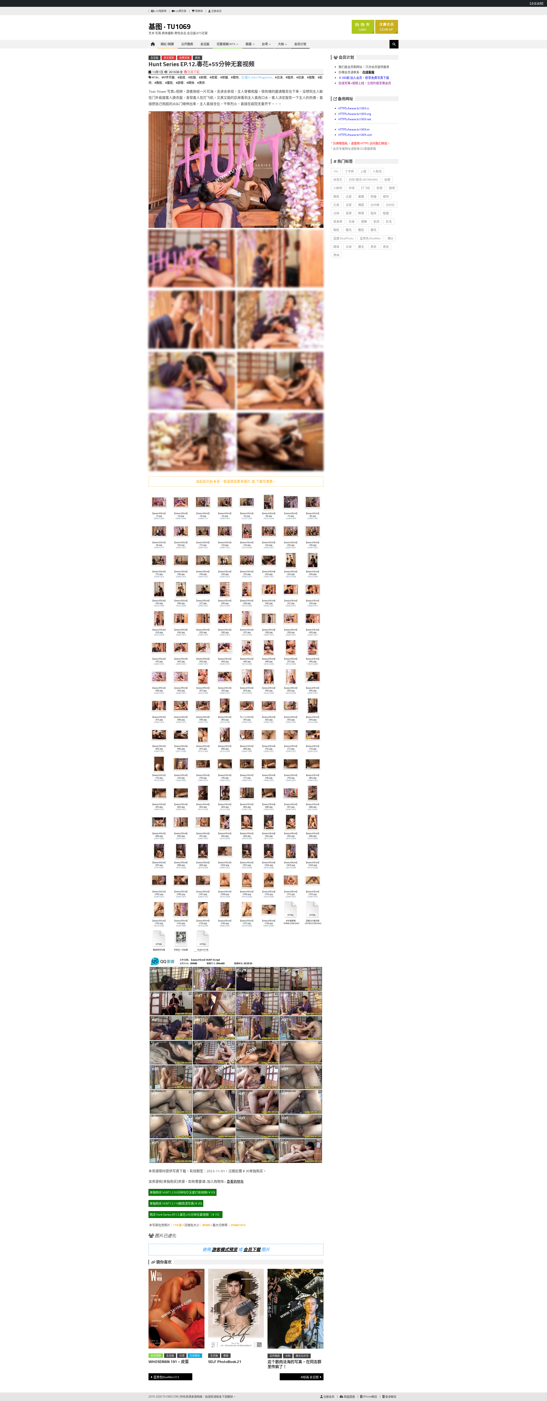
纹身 (352, 221)
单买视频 (169, 58)
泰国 (248, 44)
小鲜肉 (337, 188)
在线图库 (195, 1356)
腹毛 (349, 229)
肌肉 (376, 221)
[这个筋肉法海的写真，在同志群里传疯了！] (295, 1309)
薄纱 (390, 238)
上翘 (363, 171)
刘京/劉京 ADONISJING (363, 179)
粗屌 (373, 213)
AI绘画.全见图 (310, 1377)
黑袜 (336, 255)
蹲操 (336, 246)
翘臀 (364, 221)
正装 (336, 204)
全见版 (204, 44)
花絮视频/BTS (226, 44)
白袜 (336, 213)
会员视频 (156, 1356)
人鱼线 (377, 171)
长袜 (349, 246)
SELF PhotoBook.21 (224, 1361)
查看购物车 (235, 1181)
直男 (349, 213)
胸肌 (336, 229)
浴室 (349, 204)
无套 (349, 196)
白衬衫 (390, 204)
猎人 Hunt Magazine (258, 77)
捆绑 (392, 188)
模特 (386, 196)
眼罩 (361, 213)
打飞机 (365, 188)
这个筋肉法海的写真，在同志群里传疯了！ (294, 1364)
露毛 (361, 246)
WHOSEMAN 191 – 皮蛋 (169, 1361)
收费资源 (184, 58)
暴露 (361, 196)
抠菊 (379, 188)
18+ (335, 171)
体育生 (337, 179)
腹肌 (361, 229)
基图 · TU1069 (170, 26)
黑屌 (373, 246)
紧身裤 (337, 221)
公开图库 (187, 44)
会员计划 (300, 44)
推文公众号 (302, 1356)
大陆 (281, 44)
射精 (387, 179)
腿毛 (373, 229)
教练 (336, 196)
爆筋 (361, 204)
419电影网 (160, 11)
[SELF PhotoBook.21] (236, 1309)
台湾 (265, 44)
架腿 (373, 196)
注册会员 (216, 11)
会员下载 (251, 1249)
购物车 (199, 11)
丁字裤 (349, 171)
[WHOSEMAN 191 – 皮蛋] (176, 1309)
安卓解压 (390, 1396)
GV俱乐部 (180, 11)
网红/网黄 (167, 44)
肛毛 (389, 221)
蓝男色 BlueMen (370, 238)
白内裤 (375, 204)
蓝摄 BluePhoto (343, 238)
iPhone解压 (369, 1396)
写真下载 (193, 72)
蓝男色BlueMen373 (166, 1377)
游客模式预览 (224, 1249)
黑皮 (386, 246)
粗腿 (386, 213)
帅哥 (352, 188)
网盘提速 (349, 1396)
